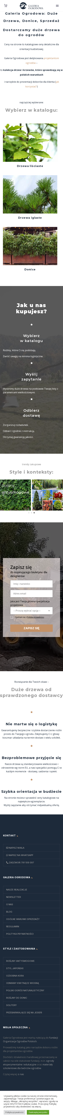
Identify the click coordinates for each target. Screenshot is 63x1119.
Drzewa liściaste (30, 166)
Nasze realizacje (16, 889)
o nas (21, 1074)
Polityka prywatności (20, 933)
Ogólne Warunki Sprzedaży (23, 919)
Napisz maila (16, 847)
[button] (28, 512)
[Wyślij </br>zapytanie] (31, 363)
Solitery (11, 1005)
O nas (9, 904)
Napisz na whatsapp (20, 855)
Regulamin (12, 926)
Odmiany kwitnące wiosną (22, 983)
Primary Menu (57, 6)
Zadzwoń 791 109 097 (21, 862)
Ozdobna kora (15, 975)
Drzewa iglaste (30, 217)
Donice (30, 269)
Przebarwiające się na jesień (24, 1012)
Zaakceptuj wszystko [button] (38, 1112)
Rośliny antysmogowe (20, 961)
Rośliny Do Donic (16, 997)
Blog (9, 911)
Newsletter (13, 897)
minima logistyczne (32, 356)
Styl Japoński (14, 968)
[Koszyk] (5, 6)
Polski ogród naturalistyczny (25, 990)
